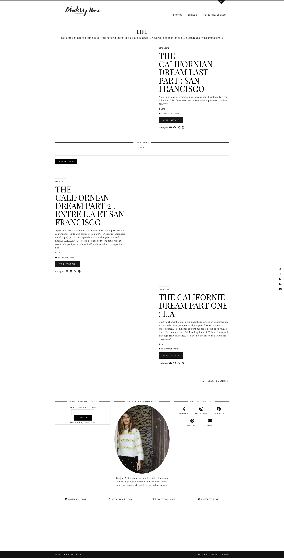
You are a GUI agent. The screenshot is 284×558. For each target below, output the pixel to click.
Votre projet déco (214, 15)
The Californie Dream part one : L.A (193, 305)
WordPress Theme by (213, 554)
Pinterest (209, 499)
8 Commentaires (66, 257)
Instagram (121, 499)
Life (163, 109)
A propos (176, 15)
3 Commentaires (170, 113)
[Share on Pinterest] (183, 127)
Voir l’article (171, 120)
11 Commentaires (170, 349)
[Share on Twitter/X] (179, 127)
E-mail (142, 147)
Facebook (165, 499)
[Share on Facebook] (175, 127)
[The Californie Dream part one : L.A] (105, 321)
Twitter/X (76, 499)
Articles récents (214, 380)
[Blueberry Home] (82, 11)
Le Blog (192, 15)
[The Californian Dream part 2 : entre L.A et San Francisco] (179, 213)
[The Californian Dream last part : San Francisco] (105, 79)
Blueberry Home (72, 554)
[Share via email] (170, 127)
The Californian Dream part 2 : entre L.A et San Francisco (89, 205)
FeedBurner (90, 422)
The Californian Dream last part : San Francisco (186, 72)
